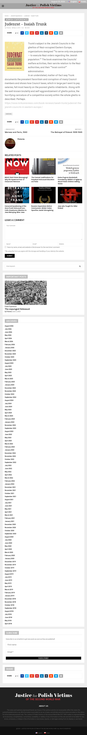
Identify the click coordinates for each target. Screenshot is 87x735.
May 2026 (8, 335)
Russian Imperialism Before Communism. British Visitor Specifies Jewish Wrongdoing (42, 208)
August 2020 (9, 537)
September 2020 (10, 534)
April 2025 (8, 375)
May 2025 (8, 372)
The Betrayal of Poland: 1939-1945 (66, 132)
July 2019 (8, 577)
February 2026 (10, 344)
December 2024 (10, 388)
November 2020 (10, 527)
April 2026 (8, 338)
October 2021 (9, 493)
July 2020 (8, 540)
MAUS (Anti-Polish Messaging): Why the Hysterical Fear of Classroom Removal (16, 179)
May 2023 (8, 437)
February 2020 (10, 555)
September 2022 (10, 462)
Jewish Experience (16, 19)
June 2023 (8, 434)
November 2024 (10, 391)
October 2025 (9, 357)
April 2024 (8, 413)
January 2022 (9, 484)
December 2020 (10, 524)
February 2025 (10, 382)
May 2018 (8, 620)
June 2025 (8, 369)
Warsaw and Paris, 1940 (16, 132)
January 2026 (9, 347)
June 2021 (8, 506)
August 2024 (9, 400)
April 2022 (8, 475)
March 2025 (9, 379)
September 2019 (10, 571)
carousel (9, 114)
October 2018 (9, 605)
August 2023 (9, 431)
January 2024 (9, 422)
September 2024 (10, 397)
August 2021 (9, 499)
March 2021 (9, 515)
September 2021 (10, 496)
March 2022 (9, 478)
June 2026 (8, 332)
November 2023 (10, 425)
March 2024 (9, 416)
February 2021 (10, 518)
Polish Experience (11, 306)
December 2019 (10, 561)
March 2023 (9, 444)
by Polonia (8, 311)
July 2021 (8, 503)
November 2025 (10, 354)
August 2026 (9, 326)
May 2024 (8, 410)
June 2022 (8, 468)
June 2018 (8, 617)
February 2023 (10, 447)
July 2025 (8, 366)
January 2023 (9, 450)
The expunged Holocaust (17, 309)
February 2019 (10, 592)
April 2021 (8, 512)
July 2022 (8, 465)
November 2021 (10, 490)
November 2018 (10, 602)
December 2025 (10, 351)
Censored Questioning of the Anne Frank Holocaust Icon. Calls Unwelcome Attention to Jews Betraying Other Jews (16, 209)
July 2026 (8, 329)
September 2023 (10, 428)
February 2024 (10, 419)
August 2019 (9, 574)
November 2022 (10, 456)
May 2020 (8, 546)
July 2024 (8, 403)
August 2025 (9, 363)
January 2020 (9, 558)
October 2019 (9, 568)
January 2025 (9, 385)
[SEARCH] (80, 266)
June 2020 (8, 543)
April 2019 (8, 586)
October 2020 (9, 530)
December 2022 (10, 453)
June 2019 (8, 580)
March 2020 (9, 552)
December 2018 (10, 599)
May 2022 (8, 472)
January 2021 (9, 521)
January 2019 (9, 596)
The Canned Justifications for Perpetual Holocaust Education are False (42, 179)
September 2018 (10, 608)
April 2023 (8, 441)
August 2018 (9, 611)
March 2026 (9, 341)
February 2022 (10, 481)
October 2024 (9, 394)
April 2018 (8, 624)
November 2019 (10, 565)
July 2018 (8, 614)
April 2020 (8, 549)
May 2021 (8, 509)
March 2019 (9, 589)
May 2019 (8, 583)
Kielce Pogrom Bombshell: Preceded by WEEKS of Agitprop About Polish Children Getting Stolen (70, 180)
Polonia (8, 28)
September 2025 (10, 360)
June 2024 (8, 406)
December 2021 (10, 487)
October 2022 (9, 459)
